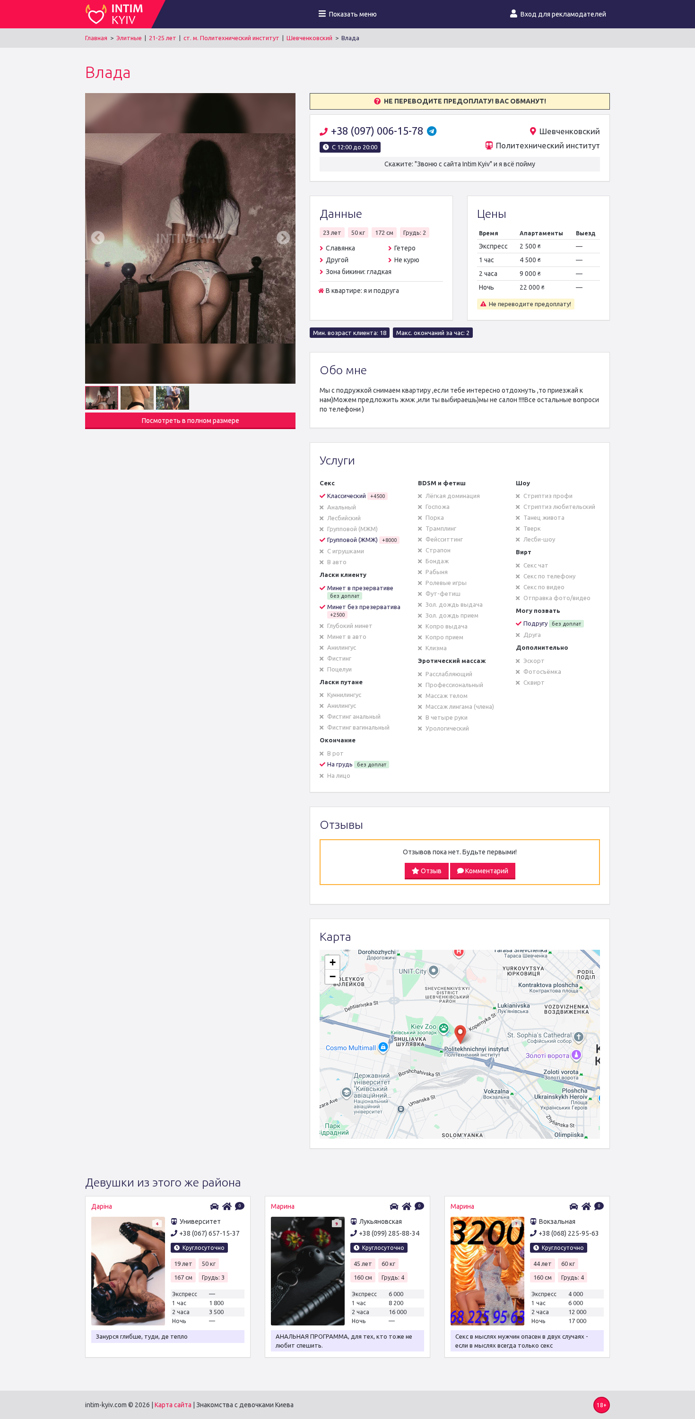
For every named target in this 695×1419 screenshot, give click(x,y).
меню (353, 14)
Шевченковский (309, 37)
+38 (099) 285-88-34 (389, 1233)
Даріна (101, 1206)
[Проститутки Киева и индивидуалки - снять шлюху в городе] (118, 14)
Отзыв (430, 871)
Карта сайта (173, 1405)
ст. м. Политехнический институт (231, 37)
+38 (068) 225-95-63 (569, 1233)
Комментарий (486, 871)
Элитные (129, 37)
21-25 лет (162, 37)
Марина (283, 1206)
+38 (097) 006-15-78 (378, 131)
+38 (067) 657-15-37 (209, 1233)
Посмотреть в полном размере (190, 420)
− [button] (333, 976)
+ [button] (333, 962)
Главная (96, 37)
